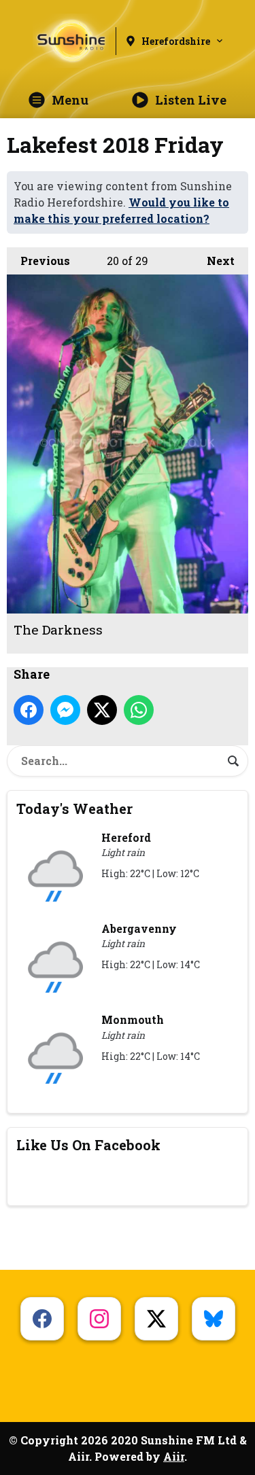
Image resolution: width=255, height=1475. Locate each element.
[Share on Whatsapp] (139, 710)
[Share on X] (102, 710)
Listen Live (190, 100)
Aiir (173, 1456)
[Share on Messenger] (65, 710)
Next (214, 260)
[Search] (233, 761)
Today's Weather (74, 808)
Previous (38, 260)
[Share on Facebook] (29, 710)
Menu (70, 100)
